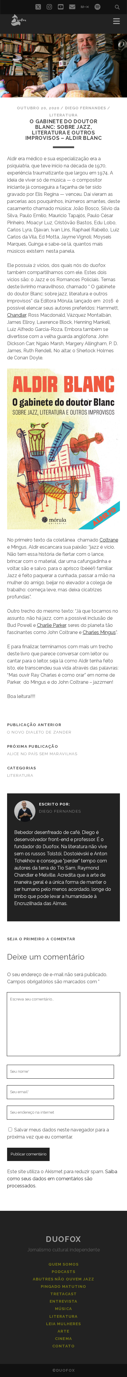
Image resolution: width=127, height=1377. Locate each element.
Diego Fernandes (85, 108)
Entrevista (63, 1301)
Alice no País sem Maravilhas (42, 754)
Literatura (63, 115)
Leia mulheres (63, 1324)
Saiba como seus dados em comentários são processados (62, 1179)
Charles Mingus (99, 632)
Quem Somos (63, 1264)
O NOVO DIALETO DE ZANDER (39, 732)
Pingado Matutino (64, 1286)
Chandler (16, 315)
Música (63, 1308)
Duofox (63, 1239)
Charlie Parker (51, 625)
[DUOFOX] (18, 23)
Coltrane (109, 540)
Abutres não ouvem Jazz (63, 1279)
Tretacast (63, 1294)
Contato (63, 1346)
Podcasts (63, 1271)
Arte (63, 1331)
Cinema (63, 1338)
